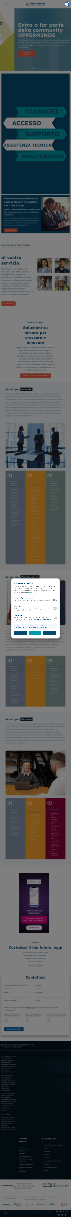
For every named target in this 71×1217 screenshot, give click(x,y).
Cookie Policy (32, 593)
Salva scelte (35, 633)
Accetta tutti (49, 633)
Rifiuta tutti (20, 633)
